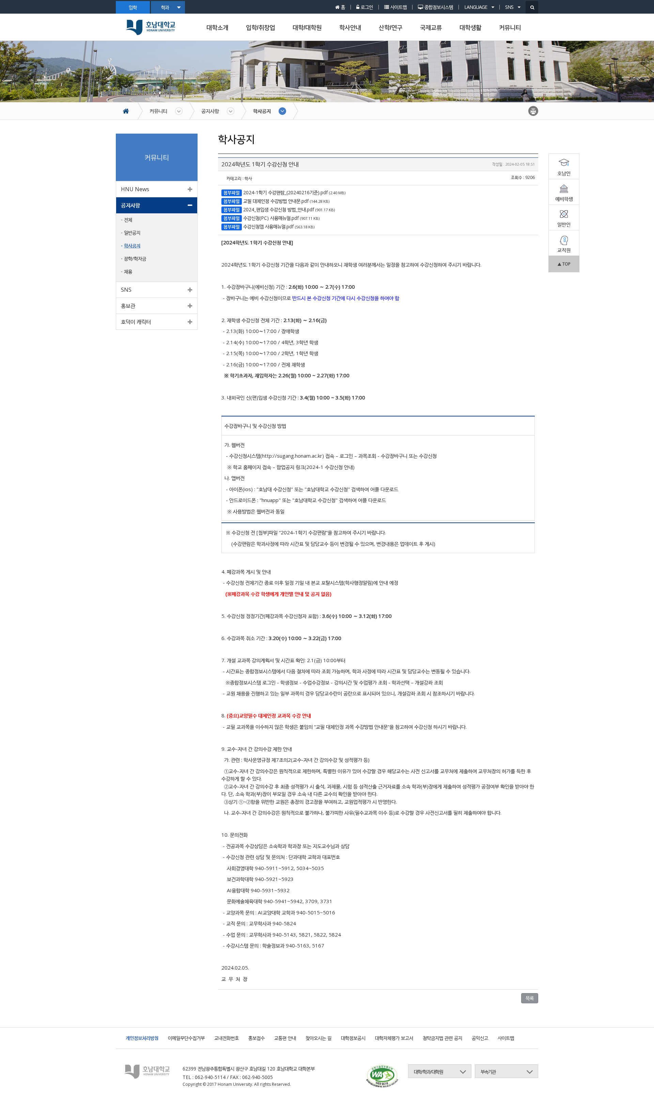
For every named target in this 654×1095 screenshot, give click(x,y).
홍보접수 (256, 1038)
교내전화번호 (226, 1038)
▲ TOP (564, 264)
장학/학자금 (135, 258)
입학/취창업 (260, 27)
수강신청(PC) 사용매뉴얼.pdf (271, 218)
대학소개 (217, 27)
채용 (128, 271)
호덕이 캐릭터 (136, 321)
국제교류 (431, 27)
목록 (530, 998)
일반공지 (132, 232)
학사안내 (350, 27)
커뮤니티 (510, 27)
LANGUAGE (476, 7)
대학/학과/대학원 (428, 1071)
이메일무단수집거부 (186, 1038)
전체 (128, 219)
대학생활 (470, 27)
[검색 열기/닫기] (532, 7)
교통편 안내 (285, 1038)
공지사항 (210, 110)
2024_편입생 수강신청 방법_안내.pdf (278, 209)
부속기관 (488, 1071)
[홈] (129, 111)
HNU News (135, 189)
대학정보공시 (353, 1038)
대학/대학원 (307, 27)
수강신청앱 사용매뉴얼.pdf (268, 226)
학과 (165, 7)
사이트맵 (506, 1038)
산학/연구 (390, 27)
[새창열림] (382, 1077)
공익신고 (480, 1038)
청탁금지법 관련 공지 (442, 1038)
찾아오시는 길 (318, 1038)
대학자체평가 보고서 (394, 1038)
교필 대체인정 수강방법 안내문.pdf (276, 201)
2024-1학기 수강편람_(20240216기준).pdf (285, 192)
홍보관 (128, 305)
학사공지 (262, 110)
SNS (509, 7)
